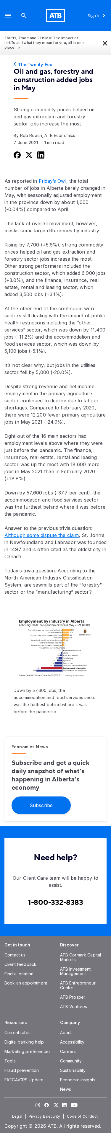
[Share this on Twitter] (28, 155)
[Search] (24, 15)
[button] (8, 15)
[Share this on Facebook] (17, 155)
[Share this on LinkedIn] (40, 155)
